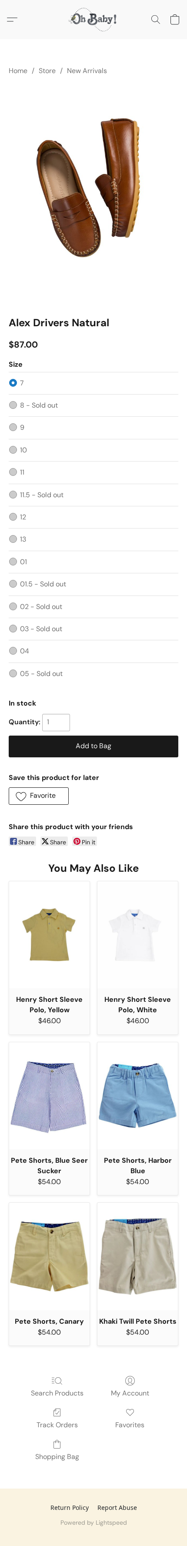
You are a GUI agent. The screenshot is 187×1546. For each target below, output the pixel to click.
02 (41, 606)
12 (23, 517)
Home (18, 70)
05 (41, 673)
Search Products (57, 1393)
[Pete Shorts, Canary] (49, 1256)
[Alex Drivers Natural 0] (93, 193)
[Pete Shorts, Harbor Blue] (137, 1096)
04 (24, 651)
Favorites (129, 1424)
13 (23, 539)
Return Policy (69, 1507)
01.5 (43, 584)
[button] (93, 19)
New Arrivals (87, 70)
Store (47, 70)
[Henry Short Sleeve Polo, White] (137, 935)
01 (23, 561)
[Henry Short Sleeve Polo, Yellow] (49, 935)
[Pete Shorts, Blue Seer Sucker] (49, 1096)
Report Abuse (117, 1507)
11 (22, 472)
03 (41, 628)
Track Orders (57, 1424)
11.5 (41, 494)
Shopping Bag (57, 1456)
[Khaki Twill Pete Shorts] (137, 1256)
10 (23, 450)
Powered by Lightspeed (93, 1522)
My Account (130, 1393)
